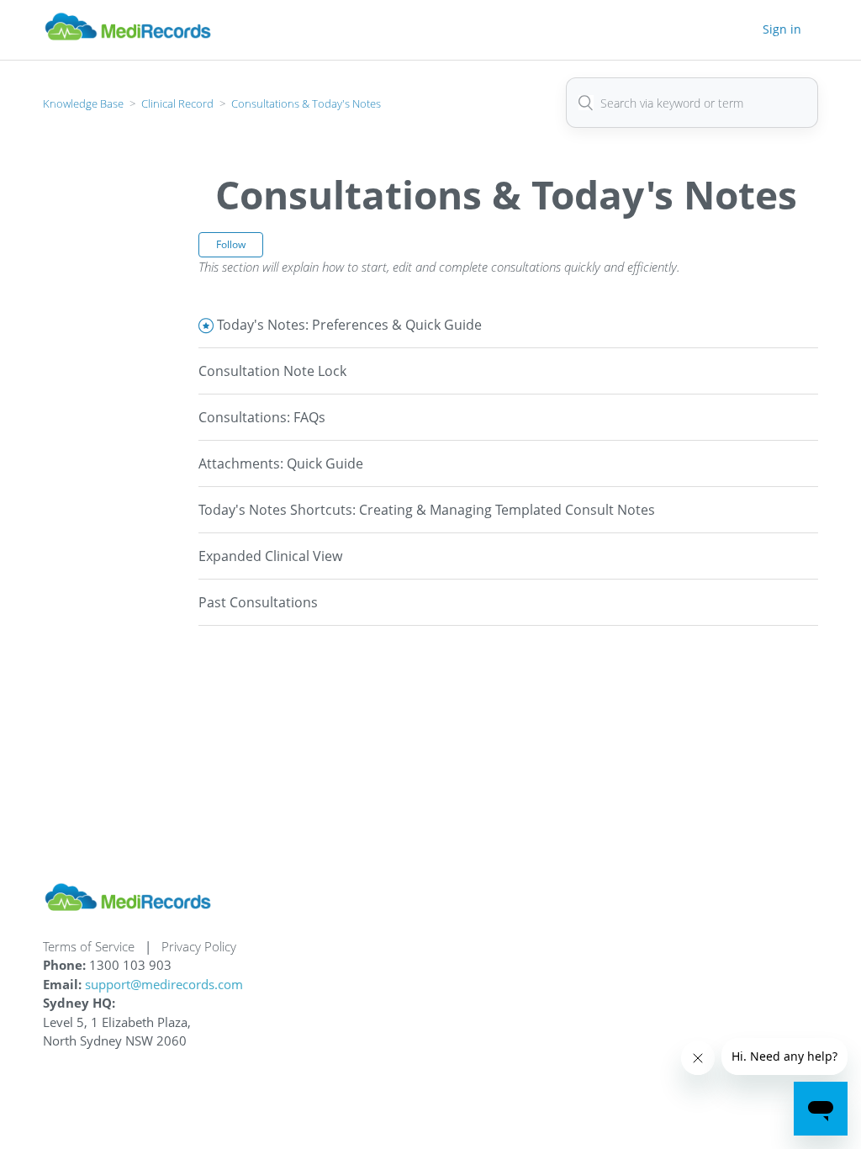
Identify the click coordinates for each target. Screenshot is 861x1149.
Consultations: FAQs (261, 417)
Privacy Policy (198, 946)
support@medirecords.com (164, 984)
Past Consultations (258, 602)
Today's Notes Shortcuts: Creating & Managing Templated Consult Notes (426, 509)
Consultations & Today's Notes (306, 103)
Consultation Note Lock (272, 371)
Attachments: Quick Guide (280, 463)
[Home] (128, 37)
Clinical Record (177, 103)
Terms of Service (89, 946)
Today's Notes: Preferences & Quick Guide (349, 324)
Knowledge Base (83, 103)
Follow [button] (231, 244)
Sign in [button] (782, 29)
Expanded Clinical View (270, 556)
